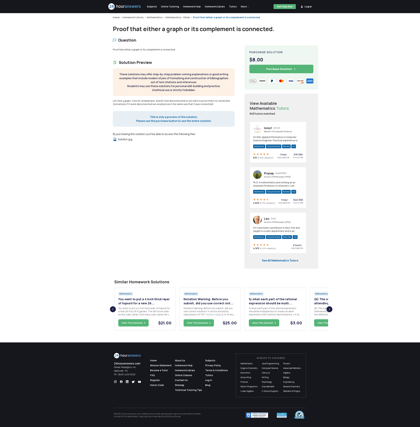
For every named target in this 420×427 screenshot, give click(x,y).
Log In (208, 380)
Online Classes (183, 375)
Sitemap (179, 385)
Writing (265, 377)
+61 (293, 146)
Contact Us (181, 380)
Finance (244, 382)
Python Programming (250, 386)
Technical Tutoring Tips (188, 390)
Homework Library (133, 17)
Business (286, 146)
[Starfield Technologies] (257, 415)
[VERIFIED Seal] (299, 415)
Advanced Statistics (292, 368)
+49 (295, 237)
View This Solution (132, 322)
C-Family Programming (272, 391)
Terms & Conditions (216, 370)
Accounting (246, 377)
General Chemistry (291, 386)
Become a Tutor (159, 370)
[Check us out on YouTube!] (139, 381)
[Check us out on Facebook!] (121, 381)
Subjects (210, 360)
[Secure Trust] (282, 415)
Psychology (267, 382)
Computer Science (273, 146)
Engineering (288, 382)
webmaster (133, 416)
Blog (207, 385)
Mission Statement (161, 365)
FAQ (152, 375)
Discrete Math (268, 386)
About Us (180, 360)
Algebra (286, 372)
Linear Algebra (247, 391)
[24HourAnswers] (124, 6)
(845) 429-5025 (126, 374)
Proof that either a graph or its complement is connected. (227, 17)
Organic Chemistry (249, 368)
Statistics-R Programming (294, 391)
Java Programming (270, 363)
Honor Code (157, 385)
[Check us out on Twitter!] (133, 381)
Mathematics (154, 17)
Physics (286, 363)
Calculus (266, 372)
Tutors (209, 375)
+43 (293, 192)
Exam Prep (287, 237)
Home (116, 17)
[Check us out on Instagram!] (115, 381)
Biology (286, 377)
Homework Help (183, 365)
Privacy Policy (213, 365)
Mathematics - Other (178, 17)
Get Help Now (285, 6)
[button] (245, 6)
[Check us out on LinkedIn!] (127, 381)
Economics (245, 372)
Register (155, 380)
